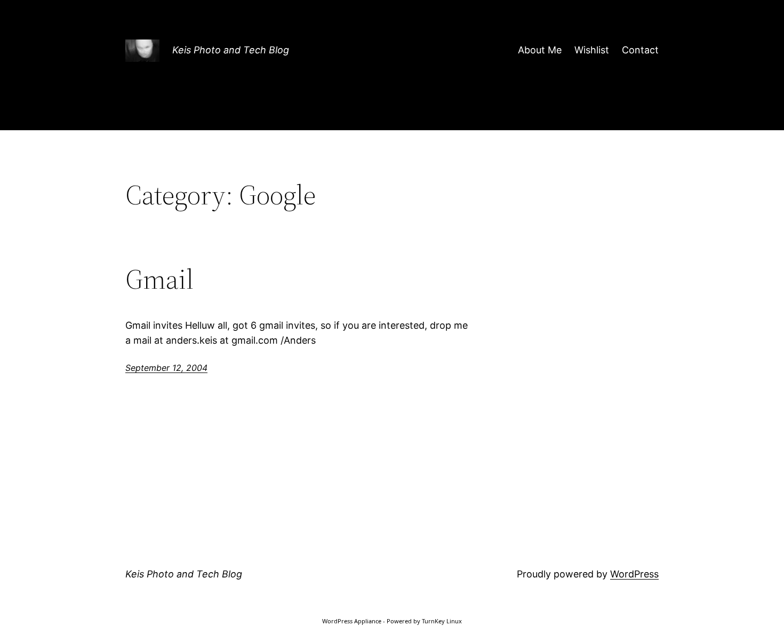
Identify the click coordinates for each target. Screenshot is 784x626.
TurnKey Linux (442, 621)
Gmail (159, 279)
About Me (540, 50)
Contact (640, 50)
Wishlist (591, 50)
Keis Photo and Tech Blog (230, 50)
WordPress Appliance (351, 621)
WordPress (634, 574)
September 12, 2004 (166, 367)
